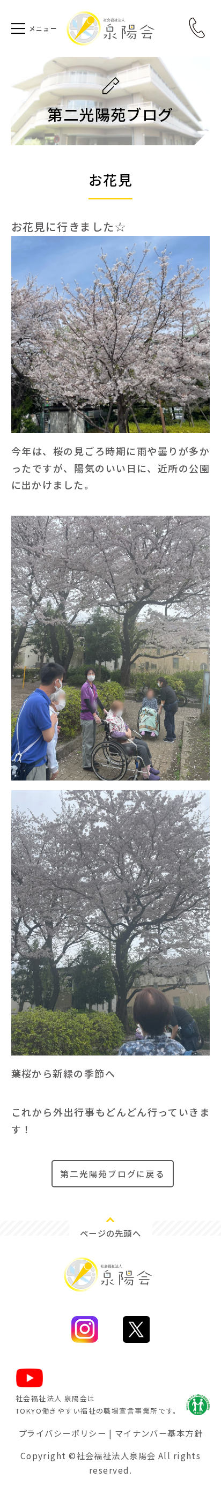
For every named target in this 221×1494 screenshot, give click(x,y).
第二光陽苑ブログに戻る (112, 1173)
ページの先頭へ (110, 1233)
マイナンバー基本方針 (159, 1433)
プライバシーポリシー (62, 1433)
